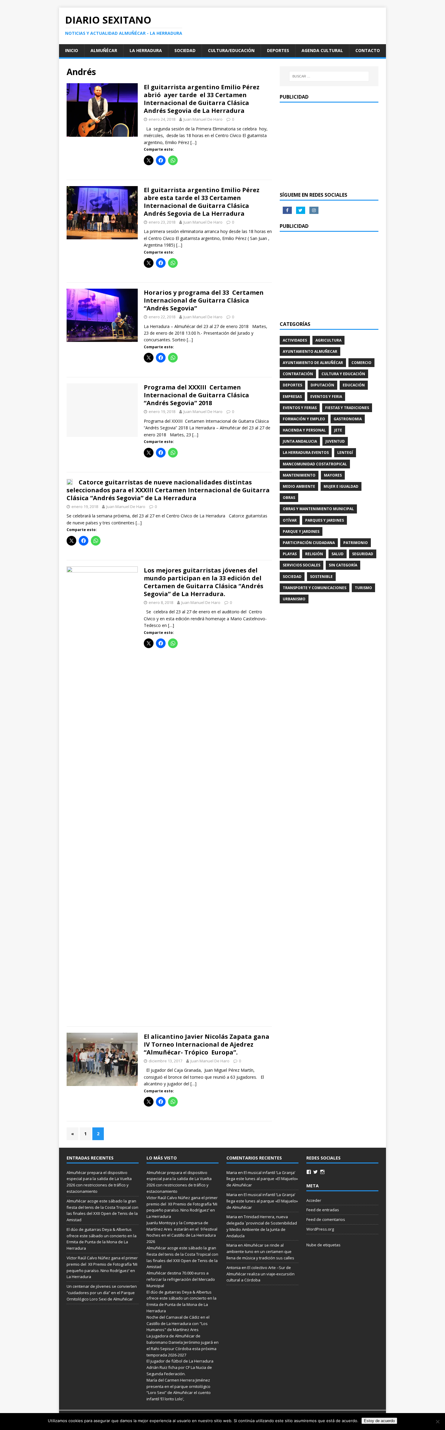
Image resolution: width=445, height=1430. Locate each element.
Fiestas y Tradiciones (347, 407)
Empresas (292, 396)
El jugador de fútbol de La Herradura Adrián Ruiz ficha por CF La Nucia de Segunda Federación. (180, 1367)
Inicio (71, 50)
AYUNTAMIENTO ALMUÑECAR (310, 351)
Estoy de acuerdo (379, 1421)
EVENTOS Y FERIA (326, 396)
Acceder (313, 1200)
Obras (289, 497)
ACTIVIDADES (295, 340)
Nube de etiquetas (323, 1245)
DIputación (322, 385)
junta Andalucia (300, 441)
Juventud (335, 441)
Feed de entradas (322, 1209)
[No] (437, 1422)
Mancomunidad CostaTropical (315, 464)
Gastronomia (348, 418)
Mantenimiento (299, 475)
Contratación (298, 373)
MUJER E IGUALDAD (341, 486)
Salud (337, 553)
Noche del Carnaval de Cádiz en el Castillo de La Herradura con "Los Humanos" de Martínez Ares (178, 1323)
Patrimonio (355, 542)
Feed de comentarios (325, 1219)
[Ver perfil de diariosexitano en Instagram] (322, 1171)
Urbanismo (294, 599)
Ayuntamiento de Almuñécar (313, 362)
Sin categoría (343, 565)
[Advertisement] (329, 146)
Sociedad (185, 50)
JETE (338, 430)
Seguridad (362, 553)
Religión (314, 553)
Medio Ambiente (299, 486)
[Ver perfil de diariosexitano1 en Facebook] (308, 1171)
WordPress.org (320, 1229)
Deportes (278, 50)
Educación (354, 385)
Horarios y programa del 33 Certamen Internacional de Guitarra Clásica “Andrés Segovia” (204, 300)
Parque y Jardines (301, 531)
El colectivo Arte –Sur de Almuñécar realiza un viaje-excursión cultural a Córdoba (260, 1274)
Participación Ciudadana (309, 542)
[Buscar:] (329, 76)
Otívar (290, 520)
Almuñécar (104, 50)
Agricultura (328, 340)
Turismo (363, 587)
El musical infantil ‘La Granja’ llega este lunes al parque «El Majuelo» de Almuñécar (262, 1179)
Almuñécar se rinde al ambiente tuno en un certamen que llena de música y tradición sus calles (260, 1251)
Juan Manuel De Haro (202, 119)
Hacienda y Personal (304, 430)
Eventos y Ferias (300, 407)
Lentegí (345, 452)
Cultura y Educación (343, 373)
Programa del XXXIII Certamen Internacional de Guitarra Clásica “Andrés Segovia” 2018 (196, 395)
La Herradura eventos (306, 452)
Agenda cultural (322, 50)
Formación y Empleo (304, 418)
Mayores (333, 475)
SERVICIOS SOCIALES (301, 565)
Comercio (361, 362)
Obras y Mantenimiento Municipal (318, 508)
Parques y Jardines (324, 520)
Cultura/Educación (231, 50)
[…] (193, 142)
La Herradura (146, 50)
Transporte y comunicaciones (314, 587)
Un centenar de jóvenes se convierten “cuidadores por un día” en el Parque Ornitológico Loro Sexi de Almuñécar (102, 1293)
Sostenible (321, 576)
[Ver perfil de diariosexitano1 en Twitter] (315, 1171)
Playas (290, 553)
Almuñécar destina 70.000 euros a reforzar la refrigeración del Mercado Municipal (181, 1279)
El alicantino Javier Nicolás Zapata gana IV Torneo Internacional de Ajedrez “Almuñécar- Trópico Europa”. (206, 1044)
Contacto (367, 50)
